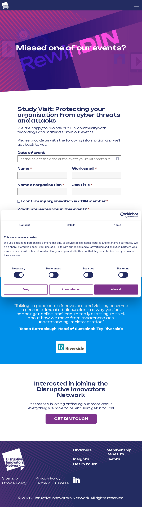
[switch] (54, 275)
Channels (82, 450)
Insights (81, 459)
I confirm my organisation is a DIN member (64, 201)
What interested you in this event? (53, 209)
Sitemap (10, 478)
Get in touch (85, 464)
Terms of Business (52, 483)
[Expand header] (137, 5)
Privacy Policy (48, 478)
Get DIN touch (71, 418)
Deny (26, 289)
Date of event (31, 153)
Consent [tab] (24, 224)
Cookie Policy (14, 483)
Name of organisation (40, 185)
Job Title (82, 185)
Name (24, 168)
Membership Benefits (118, 452)
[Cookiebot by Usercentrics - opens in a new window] (123, 215)
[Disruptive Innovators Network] (5, 5)
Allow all (116, 289)
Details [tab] (71, 224)
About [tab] (117, 224)
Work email (84, 168)
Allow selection (71, 289)
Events (113, 459)
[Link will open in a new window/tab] (76, 479)
